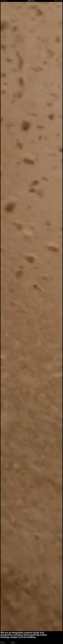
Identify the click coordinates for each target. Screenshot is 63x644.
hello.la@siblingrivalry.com (14, 642)
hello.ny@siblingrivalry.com (4, 642)
